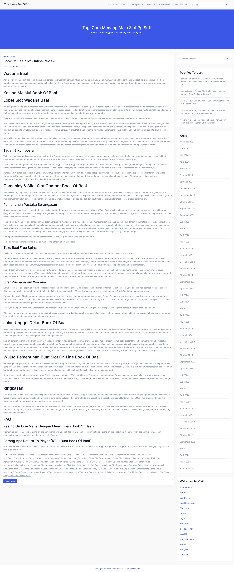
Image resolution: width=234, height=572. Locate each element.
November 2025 (187, 195)
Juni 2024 (184, 302)
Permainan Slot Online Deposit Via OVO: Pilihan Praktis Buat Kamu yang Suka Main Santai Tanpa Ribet (202, 82)
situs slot (184, 524)
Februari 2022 (186, 468)
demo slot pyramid (12, 462)
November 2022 (187, 428)
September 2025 (187, 208)
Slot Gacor (112, 5)
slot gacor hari (186, 529)
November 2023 (187, 348)
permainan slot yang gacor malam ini (48, 465)
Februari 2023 (186, 408)
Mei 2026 (184, 155)
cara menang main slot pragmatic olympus (87, 455)
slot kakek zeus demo (124, 469)
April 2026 (185, 162)
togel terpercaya (187, 503)
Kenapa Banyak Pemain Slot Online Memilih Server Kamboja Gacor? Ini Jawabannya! (203, 92)
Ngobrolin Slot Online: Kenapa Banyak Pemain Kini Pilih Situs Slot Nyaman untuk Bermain (203, 121)
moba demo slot (142, 462)
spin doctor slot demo (115, 472)
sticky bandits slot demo (158, 472)
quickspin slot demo (112, 465)
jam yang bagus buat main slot (118, 462)
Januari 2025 (186, 255)
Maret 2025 (185, 242)
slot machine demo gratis (149, 469)
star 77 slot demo (136, 472)
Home (94, 32)
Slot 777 (7, 66)
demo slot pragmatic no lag (146, 458)
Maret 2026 (185, 168)
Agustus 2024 (186, 288)
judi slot (183, 493)
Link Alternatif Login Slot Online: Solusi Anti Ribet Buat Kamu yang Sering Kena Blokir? (203, 111)
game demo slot (77, 462)
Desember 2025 (187, 188)
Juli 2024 (184, 295)
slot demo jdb (56, 469)
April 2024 (185, 315)
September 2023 (187, 362)
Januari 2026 (186, 182)
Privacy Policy (180, 5)
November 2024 (187, 268)
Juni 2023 (184, 382)
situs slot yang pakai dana (135, 465)
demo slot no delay (122, 458)
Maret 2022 (185, 462)
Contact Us (164, 5)
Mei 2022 (184, 448)
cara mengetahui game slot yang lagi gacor (130, 455)
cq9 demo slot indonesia (15, 458)
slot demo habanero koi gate (33, 469)
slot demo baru (10, 469)
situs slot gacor (187, 539)
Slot (123, 5)
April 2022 (185, 455)
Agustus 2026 (186, 142)
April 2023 (185, 395)
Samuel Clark (19, 66)
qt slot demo (94, 465)
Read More (10, 481)
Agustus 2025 (186, 215)
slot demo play (90, 469)
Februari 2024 (186, 328)
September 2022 (187, 442)
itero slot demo (94, 462)
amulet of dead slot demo (22, 455)
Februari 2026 (186, 175)
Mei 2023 (184, 388)
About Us (151, 5)
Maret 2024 (185, 322)
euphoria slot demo (58, 462)
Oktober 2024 (186, 275)
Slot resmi (184, 508)
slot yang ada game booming (89, 472)
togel (182, 518)
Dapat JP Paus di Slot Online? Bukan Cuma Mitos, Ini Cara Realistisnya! (204, 102)
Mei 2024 (184, 308)
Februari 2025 (186, 248)
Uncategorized (136, 5)
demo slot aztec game (55, 458)
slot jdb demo (105, 469)
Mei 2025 (184, 228)
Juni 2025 (184, 222)
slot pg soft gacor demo (14, 472)
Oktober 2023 (186, 355)
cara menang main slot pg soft (50, 455)
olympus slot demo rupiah (16, 465)
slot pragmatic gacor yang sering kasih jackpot (50, 472)
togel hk (183, 534)
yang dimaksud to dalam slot (17, 476)
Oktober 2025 (186, 202)
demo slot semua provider (35, 462)
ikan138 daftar (186, 487)
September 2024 (187, 282)
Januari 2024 (186, 335)
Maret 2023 (185, 402)
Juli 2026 (184, 148)
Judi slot (184, 555)
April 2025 (185, 235)
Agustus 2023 (186, 368)
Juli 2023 (184, 375)
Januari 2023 (186, 415)
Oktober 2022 (186, 435)
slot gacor (184, 549)
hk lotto (183, 513)
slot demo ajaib (157, 465)
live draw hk (185, 498)
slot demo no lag (72, 469)
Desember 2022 (187, 422)
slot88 (183, 544)
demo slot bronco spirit (100, 458)
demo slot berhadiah (77, 458)
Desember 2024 (187, 262)
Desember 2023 (187, 342)
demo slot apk (36, 458)
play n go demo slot (76, 465)
